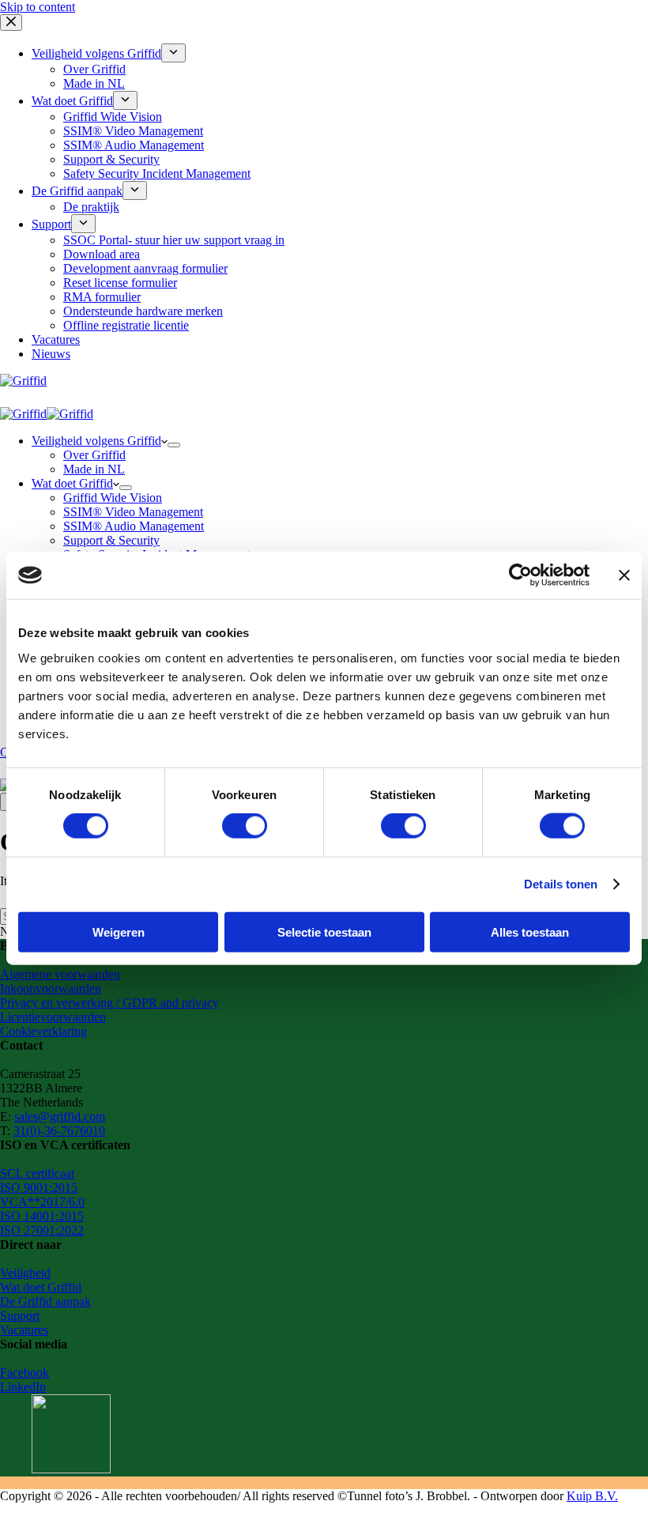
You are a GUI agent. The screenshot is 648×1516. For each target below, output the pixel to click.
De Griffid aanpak (45, 1301)
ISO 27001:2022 (42, 1230)
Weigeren (118, 931)
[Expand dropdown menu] (174, 445)
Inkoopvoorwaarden (50, 988)
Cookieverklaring (43, 1031)
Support (20, 1315)
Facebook (24, 1372)
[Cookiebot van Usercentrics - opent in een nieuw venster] (520, 575)
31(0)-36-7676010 (59, 1130)
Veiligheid (25, 1273)
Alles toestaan (530, 931)
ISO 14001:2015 (42, 1216)
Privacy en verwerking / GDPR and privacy (109, 1002)
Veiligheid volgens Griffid (96, 440)
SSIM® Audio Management (133, 526)
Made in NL (94, 469)
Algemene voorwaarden (60, 974)
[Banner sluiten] (624, 575)
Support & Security (111, 540)
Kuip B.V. (592, 1496)
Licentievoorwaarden (53, 1017)
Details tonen (560, 884)
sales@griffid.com (59, 1116)
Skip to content (37, 6)
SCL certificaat (37, 1173)
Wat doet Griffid (72, 483)
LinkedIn (23, 1386)
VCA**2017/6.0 (42, 1202)
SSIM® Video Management (133, 512)
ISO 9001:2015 (38, 1187)
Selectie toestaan (324, 931)
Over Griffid (94, 455)
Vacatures (24, 1330)
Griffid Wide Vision (112, 497)
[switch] (244, 826)
